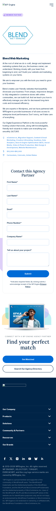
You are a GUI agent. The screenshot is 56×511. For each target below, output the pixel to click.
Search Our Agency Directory (28, 369)
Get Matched (28, 359)
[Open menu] (51, 5)
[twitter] (11, 459)
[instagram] (17, 459)
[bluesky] (36, 459)
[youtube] (30, 459)
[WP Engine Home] (12, 5)
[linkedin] (23, 459)
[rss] (42, 459)
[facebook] (5, 459)
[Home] (27, 390)
